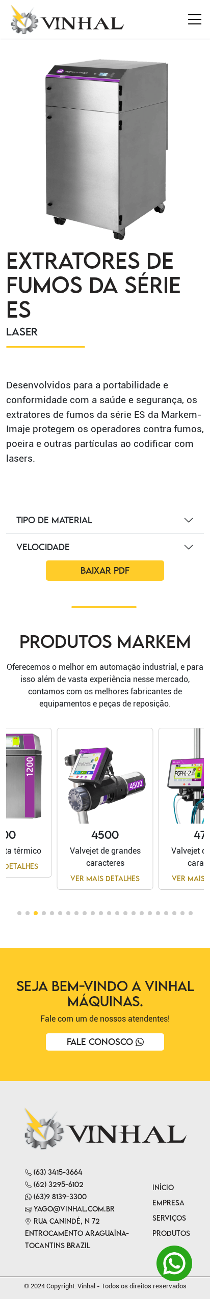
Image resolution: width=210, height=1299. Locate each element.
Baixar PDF (105, 570)
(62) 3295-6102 (58, 1184)
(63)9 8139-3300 (59, 1196)
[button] (19, 913)
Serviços (169, 1217)
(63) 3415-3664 (57, 1172)
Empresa (168, 1202)
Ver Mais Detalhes (105, 878)
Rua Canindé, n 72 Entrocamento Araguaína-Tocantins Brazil (77, 1233)
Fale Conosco (101, 1041)
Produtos (171, 1233)
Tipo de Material (54, 520)
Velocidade (43, 547)
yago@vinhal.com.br (73, 1208)
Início (163, 1187)
